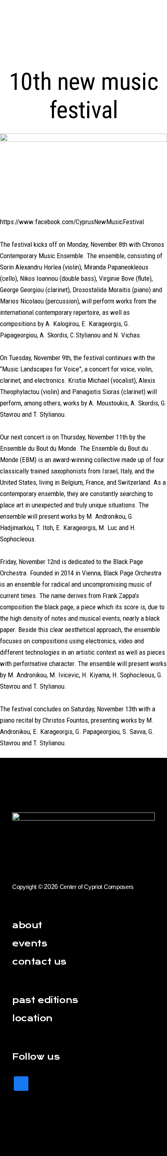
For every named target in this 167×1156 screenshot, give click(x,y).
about (27, 925)
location (32, 1018)
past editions (45, 1000)
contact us (39, 962)
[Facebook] (21, 1083)
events (29, 943)
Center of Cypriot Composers (97, 886)
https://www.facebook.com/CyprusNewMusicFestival (72, 222)
